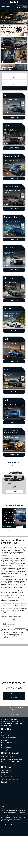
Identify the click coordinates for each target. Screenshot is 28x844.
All (7, 466)
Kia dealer (8, 573)
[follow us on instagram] (5, 824)
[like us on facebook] (2, 824)
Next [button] (26, 630)
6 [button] (14, 495)
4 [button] (9, 495)
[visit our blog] (12, 824)
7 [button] (16, 495)
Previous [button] (1, 630)
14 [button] (16, 497)
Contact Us (5, 745)
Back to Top (13, 714)
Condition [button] (14, 74)
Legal (26, 23)
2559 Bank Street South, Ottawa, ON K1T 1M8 (7, 773)
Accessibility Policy (7, 747)
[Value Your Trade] (14, 30)
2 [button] (5, 495)
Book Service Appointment (9, 737)
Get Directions (14, 694)
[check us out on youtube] (8, 824)
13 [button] (14, 497)
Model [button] (14, 84)
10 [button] (23, 495)
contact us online (12, 608)
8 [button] (18, 495)
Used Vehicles (6, 735)
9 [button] (21, 495)
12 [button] (12, 497)
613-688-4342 (6, 610)
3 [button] (7, 495)
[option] (14, 481)
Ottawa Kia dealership (14, 560)
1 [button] (3, 495)
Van (16, 466)
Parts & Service (9, 756)
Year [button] (14, 77)
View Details (14, 491)
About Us (4, 740)
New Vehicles (6, 733)
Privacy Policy (14, 709)
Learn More (14, 11)
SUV (11, 466)
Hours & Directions (7, 742)
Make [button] (14, 81)
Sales (2, 756)
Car (21, 466)
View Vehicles (14, 88)
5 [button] (12, 495)
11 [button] (25, 495)
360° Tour (14, 698)
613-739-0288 (6, 725)
